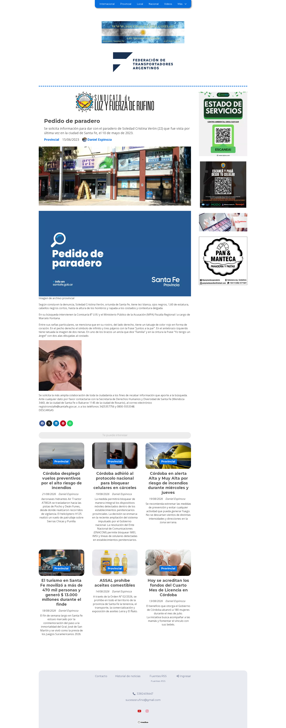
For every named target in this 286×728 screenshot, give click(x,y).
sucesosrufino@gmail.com (143, 700)
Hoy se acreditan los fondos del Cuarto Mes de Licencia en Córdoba (168, 587)
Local (140, 3)
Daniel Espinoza (99, 139)
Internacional (107, 3)
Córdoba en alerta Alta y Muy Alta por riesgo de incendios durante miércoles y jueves (168, 483)
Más (180, 3)
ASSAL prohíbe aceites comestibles (115, 583)
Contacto (101, 676)
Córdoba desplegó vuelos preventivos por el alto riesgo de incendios (61, 480)
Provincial (125, 3)
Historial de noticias (127, 676)
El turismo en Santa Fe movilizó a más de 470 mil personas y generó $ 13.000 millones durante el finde (61, 592)
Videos (168, 3)
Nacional (154, 3)
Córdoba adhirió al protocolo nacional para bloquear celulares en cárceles (114, 480)
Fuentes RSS (158, 676)
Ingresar (185, 676)
